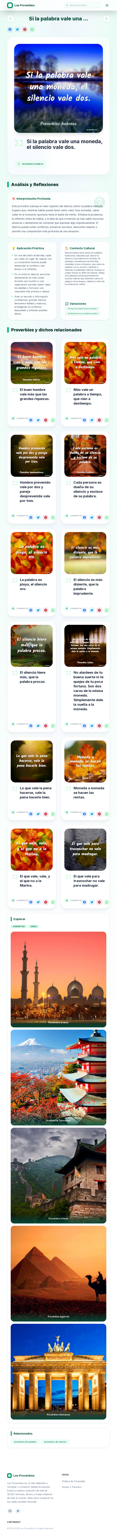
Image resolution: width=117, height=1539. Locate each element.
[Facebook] (10, 29)
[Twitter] (17, 29)
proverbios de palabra (25, 1442)
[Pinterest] (25, 29)
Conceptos (19, 926)
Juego (33, 926)
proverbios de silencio (55, 1442)
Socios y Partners (71, 1487)
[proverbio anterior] (10, 18)
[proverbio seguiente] (106, 18)
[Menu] (107, 5)
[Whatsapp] (32, 29)
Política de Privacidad (73, 1481)
